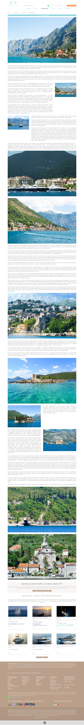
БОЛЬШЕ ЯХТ (42, 657)
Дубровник (38, 683)
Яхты (35, 8)
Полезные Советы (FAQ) (13, 686)
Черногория (23, 12)
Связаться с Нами (54, 688)
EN (75, 3)
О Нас (53, 8)
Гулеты (23, 683)
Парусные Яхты (25, 680)
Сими (37, 682)
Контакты (52, 683)
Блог (60, 8)
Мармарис (38, 684)
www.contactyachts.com (30, 664)
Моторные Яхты (25, 679)
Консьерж (24, 684)
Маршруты (68, 8)
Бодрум (37, 680)
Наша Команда (53, 680)
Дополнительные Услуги (55, 687)
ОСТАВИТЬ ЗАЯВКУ (71, 5)
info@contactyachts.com (28, 5)
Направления (44, 8)
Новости (10, 683)
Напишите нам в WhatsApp (16, 697)
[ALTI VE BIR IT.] (42, 722)
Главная (28, 8)
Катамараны (25, 682)
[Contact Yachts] (14, 3)
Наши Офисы (53, 682)
